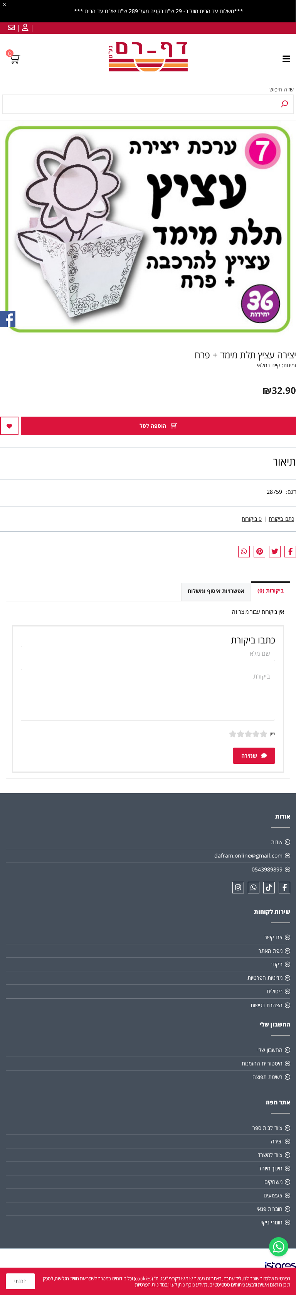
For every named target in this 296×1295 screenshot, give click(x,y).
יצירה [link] (277, 1141)
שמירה (250, 755)
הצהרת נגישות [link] (267, 1005)
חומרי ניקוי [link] (272, 1222)
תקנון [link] (277, 964)
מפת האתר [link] (271, 950)
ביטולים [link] (275, 991)
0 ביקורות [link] (252, 518)
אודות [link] (277, 842)
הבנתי (20, 1281)
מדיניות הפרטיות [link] (265, 977)
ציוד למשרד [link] (270, 1154)
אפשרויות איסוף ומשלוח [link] (216, 590)
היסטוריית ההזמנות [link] (262, 1063)
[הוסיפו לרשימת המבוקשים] (9, 426)
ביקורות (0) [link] (270, 590)
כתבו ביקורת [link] (281, 518)
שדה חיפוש (281, 89)
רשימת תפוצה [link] (267, 1077)
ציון (272, 733)
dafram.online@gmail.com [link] (248, 855)
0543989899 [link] (267, 869)
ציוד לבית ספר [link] (267, 1127)
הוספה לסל (154, 425)
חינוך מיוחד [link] (271, 1168)
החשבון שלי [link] (270, 1050)
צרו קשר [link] (273, 937)
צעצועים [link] (273, 1195)
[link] (278, 1246)
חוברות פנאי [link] (270, 1208)
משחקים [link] (273, 1181)
